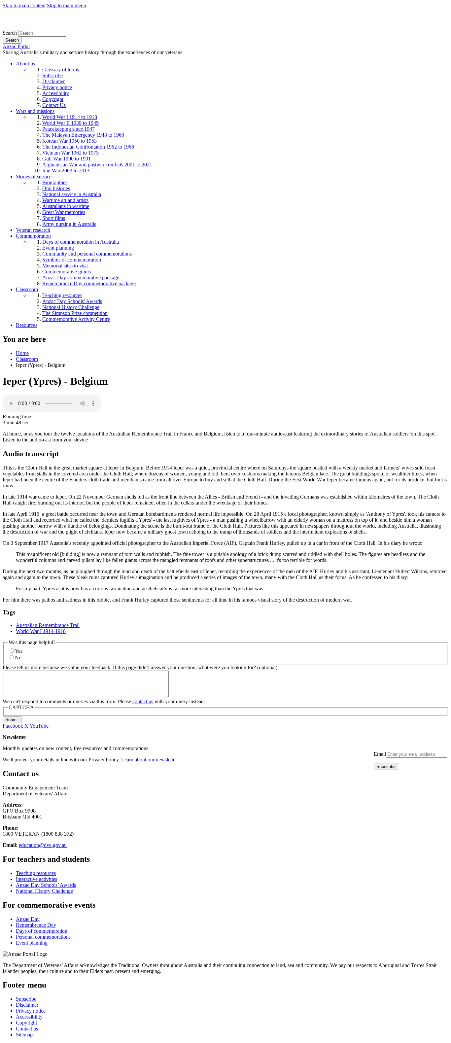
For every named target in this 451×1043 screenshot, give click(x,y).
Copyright (26, 1023)
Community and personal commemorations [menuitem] (87, 254)
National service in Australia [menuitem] (71, 194)
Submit (12, 719)
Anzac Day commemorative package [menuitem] (80, 277)
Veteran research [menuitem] (33, 230)
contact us (142, 701)
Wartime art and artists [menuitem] (65, 200)
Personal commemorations (43, 937)
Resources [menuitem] (26, 325)
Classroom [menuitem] (27, 289)
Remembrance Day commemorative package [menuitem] (89, 283)
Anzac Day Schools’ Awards (46, 885)
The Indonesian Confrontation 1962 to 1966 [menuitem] (88, 147)
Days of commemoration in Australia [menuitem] (80, 242)
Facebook (13, 726)
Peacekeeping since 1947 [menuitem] (68, 129)
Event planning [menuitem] (58, 248)
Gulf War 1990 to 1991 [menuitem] (66, 158)
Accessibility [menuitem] (55, 93)
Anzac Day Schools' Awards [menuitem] (72, 301)
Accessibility (29, 1017)
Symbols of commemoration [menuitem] (71, 259)
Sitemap (24, 1034)
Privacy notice (31, 1011)
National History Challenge (44, 891)
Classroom (27, 359)
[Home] (51, 26)
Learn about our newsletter (149, 759)
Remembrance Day (36, 925)
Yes (18, 651)
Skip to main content (24, 5)
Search (10, 33)
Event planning (32, 943)
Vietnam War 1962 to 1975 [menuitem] (70, 153)
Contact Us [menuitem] (54, 105)
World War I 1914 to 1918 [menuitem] (69, 117)
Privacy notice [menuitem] (57, 87)
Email (380, 754)
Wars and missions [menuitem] (35, 111)
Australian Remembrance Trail (48, 625)
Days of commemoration (41, 931)
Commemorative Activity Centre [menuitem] (76, 319)
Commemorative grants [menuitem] (66, 271)
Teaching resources (36, 873)
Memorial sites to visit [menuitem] (65, 265)
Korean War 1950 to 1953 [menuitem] (69, 141)
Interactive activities (36, 879)
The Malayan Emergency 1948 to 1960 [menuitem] (83, 135)
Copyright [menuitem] (52, 99)
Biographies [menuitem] (54, 182)
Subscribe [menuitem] (52, 75)
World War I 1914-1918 (41, 631)
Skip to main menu (66, 5)
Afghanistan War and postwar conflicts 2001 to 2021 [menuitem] (97, 164)
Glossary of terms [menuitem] (60, 69)
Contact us (27, 1028)
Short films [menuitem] (53, 218)
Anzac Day (28, 919)
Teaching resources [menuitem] (62, 295)
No (18, 657)
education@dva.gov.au (43, 845)
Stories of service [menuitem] (34, 176)
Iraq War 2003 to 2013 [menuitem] (65, 170)
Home (22, 353)
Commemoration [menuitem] (33, 236)
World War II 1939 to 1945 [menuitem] (70, 123)
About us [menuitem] (25, 63)
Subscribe (26, 999)
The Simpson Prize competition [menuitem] (75, 313)
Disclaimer (27, 1005)
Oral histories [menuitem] (56, 188)
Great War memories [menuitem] (63, 212)
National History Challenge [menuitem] (70, 307)
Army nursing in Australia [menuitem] (69, 224)
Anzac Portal (16, 46)
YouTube (39, 726)
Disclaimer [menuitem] (53, 81)
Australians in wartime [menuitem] (65, 206)
